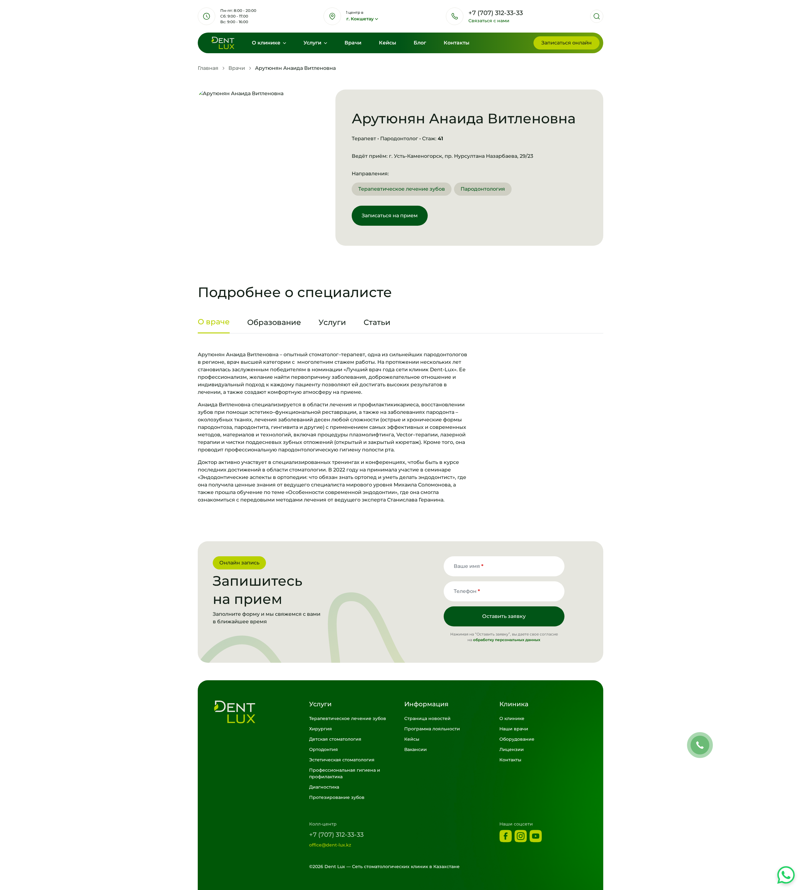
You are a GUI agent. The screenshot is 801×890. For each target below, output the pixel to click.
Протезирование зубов (337, 797)
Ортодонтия (323, 749)
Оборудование (516, 739)
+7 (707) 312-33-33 (336, 834)
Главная (208, 68)
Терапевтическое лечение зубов (401, 189)
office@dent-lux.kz (330, 845)
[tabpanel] (400, 427)
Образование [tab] (274, 322)
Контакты (456, 43)
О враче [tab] (214, 321)
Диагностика (324, 787)
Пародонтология (483, 189)
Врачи (352, 43)
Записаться (566, 43)
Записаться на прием (390, 216)
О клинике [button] (267, 43)
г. (360, 19)
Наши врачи (513, 729)
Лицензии (511, 749)
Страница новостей (427, 718)
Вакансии (415, 749)
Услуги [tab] (332, 322)
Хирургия (320, 729)
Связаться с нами (488, 20)
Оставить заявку (504, 616)
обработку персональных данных (506, 639)
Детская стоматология (335, 739)
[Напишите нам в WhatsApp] (786, 875)
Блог (420, 43)
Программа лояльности (432, 729)
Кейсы (387, 43)
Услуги (313, 43)
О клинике (511, 718)
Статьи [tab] (377, 322)
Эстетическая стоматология (342, 760)
